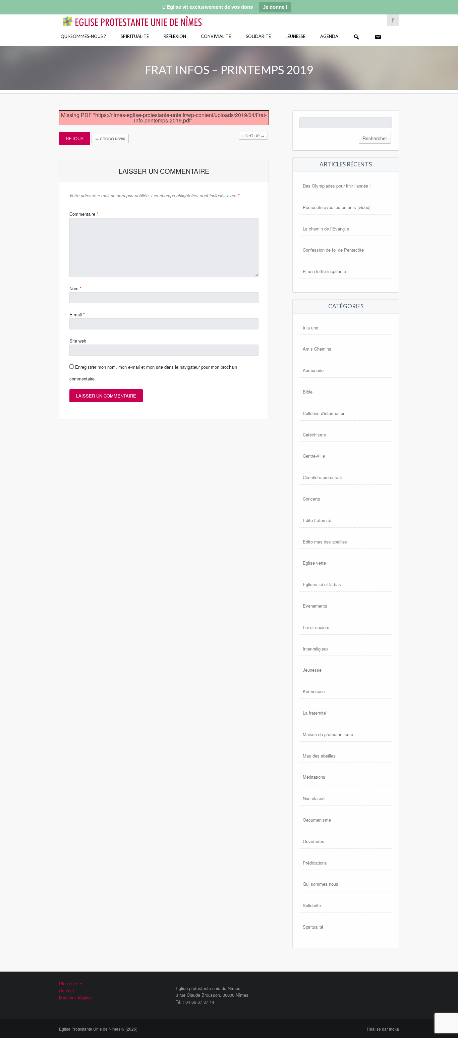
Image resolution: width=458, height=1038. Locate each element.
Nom (75, 288)
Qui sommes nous (320, 884)
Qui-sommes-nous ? (83, 36)
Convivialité (216, 36)
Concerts (311, 499)
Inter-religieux (316, 648)
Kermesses (314, 691)
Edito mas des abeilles (325, 541)
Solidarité (258, 36)
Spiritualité (135, 36)
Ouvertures (313, 841)
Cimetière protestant (322, 477)
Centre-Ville (314, 456)
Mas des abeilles (319, 755)
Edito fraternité (317, 520)
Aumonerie (313, 370)
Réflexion (175, 36)
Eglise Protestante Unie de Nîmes (142, 16)
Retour (74, 138)
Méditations (314, 777)
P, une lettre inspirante (324, 271)
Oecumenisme (317, 820)
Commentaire (83, 214)
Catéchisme (314, 434)
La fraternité (314, 713)
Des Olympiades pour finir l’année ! (337, 186)
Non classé (314, 798)
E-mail (77, 314)
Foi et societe (316, 627)
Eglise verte (314, 563)
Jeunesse (295, 36)
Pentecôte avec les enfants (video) (336, 207)
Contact (66, 990)
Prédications (315, 863)
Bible (307, 391)
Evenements (315, 606)
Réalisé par (383, 1029)
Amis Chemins (317, 349)
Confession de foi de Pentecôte (333, 250)
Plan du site (70, 983)
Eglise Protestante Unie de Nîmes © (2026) (98, 1029)
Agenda (329, 36)
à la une (310, 327)
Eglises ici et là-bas (322, 584)
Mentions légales (75, 997)
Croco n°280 (110, 138)
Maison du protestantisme (328, 734)
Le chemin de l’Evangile (326, 228)
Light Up (253, 135)
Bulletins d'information (324, 413)
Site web (77, 341)
